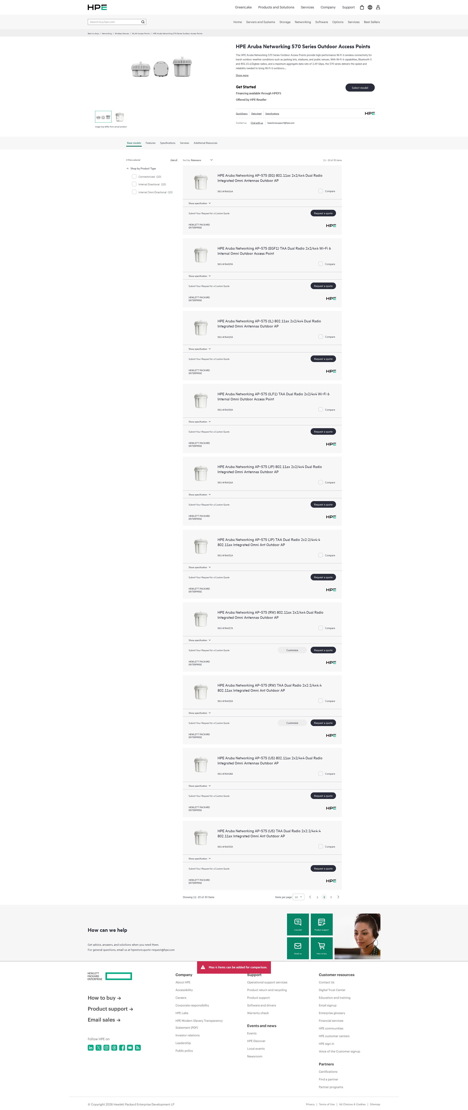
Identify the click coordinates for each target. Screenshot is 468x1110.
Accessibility (184, 990)
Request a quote (323, 213)
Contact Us (326, 982)
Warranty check (258, 1013)
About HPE (183, 982)
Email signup (328, 1005)
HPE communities (331, 1028)
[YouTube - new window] (130, 1048)
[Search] (143, 22)
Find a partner (328, 1079)
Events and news (261, 1025)
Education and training (334, 997)
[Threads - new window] (114, 1048)
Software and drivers (261, 1005)
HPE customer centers (334, 1036)
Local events (256, 1048)
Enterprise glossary (332, 1013)
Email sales (101, 1019)
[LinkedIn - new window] (91, 1048)
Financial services (331, 1020)
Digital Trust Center (332, 990)
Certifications (328, 1071)
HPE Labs (182, 1013)
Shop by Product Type (143, 168)
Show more (242, 75)
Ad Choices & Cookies (352, 1104)
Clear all (174, 159)
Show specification (198, 203)
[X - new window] (98, 1048)
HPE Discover (256, 1041)
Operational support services (267, 982)
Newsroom (254, 1056)
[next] (338, 897)
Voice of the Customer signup (339, 1051)
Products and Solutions (276, 7)
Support (348, 7)
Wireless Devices (122, 33)
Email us (298, 953)
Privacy (310, 1104)
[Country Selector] (370, 7)
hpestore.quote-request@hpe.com (153, 950)
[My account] (378, 7)
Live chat (298, 929)
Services (307, 7)
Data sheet (256, 113)
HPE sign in (326, 1043)
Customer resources (336, 974)
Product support (322, 929)
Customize (292, 650)
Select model (360, 88)
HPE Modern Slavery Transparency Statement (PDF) (199, 1024)
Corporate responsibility (192, 1005)
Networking (107, 33)
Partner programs (331, 1087)
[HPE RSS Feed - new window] (138, 1048)
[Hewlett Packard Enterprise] (97, 7)
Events (251, 1033)
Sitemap (375, 1104)
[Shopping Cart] (362, 7)
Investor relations (188, 1035)
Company (328, 7)
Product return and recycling (267, 990)
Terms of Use (327, 1104)
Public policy (184, 1050)
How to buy (322, 953)
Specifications (272, 113)
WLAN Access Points (141, 33)
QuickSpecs (242, 113)
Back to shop (93, 33)
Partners (326, 1064)
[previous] (310, 897)
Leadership (183, 1043)
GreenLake (243, 7)
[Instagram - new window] (106, 1048)
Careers (181, 997)
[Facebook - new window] (122, 1048)
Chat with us (257, 122)
